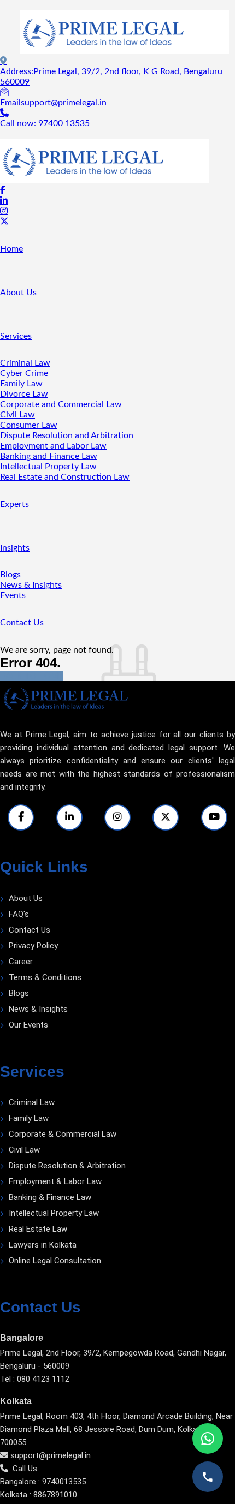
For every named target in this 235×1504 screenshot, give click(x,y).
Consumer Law (28, 425)
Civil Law (17, 414)
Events (13, 595)
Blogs (10, 574)
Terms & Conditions (45, 977)
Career (21, 961)
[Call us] (207, 1476)
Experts (14, 504)
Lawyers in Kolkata (43, 1245)
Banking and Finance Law (48, 456)
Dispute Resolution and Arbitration (66, 435)
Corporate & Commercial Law (62, 1134)
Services (16, 336)
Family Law (21, 383)
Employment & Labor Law (55, 1181)
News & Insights (31, 585)
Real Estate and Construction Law (65, 477)
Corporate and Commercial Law (61, 404)
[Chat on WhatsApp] (207, 1438)
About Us (18, 292)
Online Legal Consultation (55, 1261)
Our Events (28, 1025)
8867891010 (55, 1495)
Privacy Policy (33, 946)
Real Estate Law (38, 1229)
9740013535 (64, 1482)
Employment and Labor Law (53, 445)
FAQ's (19, 914)
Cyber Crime (24, 373)
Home (11, 248)
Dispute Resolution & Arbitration (67, 1166)
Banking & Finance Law (50, 1197)
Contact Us (22, 622)
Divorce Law (24, 394)
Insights (15, 548)
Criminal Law (25, 363)
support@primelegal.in (50, 1455)
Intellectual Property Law (48, 466)
